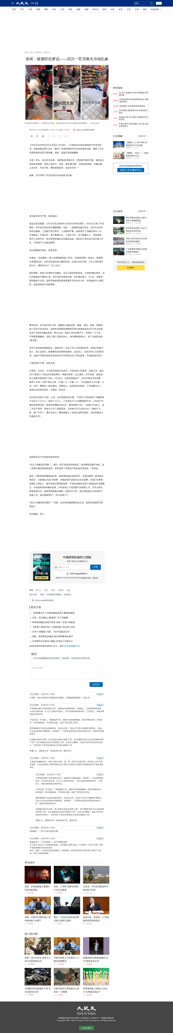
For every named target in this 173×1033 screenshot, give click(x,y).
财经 (104, 9)
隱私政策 (95, 578)
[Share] (26, 893)
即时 (22, 9)
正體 (32, 3)
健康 (78, 9)
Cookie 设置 (86, 1028)
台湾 (62, 9)
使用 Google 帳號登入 (79, 574)
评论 (54, 9)
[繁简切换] (65, 136)
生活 (137, 9)
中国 (30, 9)
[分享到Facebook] (31, 136)
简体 (36, 3)
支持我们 (131, 268)
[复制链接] (48, 136)
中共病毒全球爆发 (53, 595)
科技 (113, 9)
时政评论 (38, 52)
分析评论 (67, 595)
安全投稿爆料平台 (72, 646)
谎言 (46, 590)
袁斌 (42, 595)
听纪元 (95, 9)
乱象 (68, 590)
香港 (70, 9)
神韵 (145, 9)
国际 (46, 9)
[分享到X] (43, 136)
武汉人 (38, 590)
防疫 (53, 590)
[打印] (54, 136)
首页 (14, 9)
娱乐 (121, 9)
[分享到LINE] (37, 136)
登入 (158, 3)
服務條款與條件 (86, 578)
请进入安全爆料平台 (130, 170)
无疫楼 (61, 590)
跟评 (100, 694)
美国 (38, 9)
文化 (129, 9)
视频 (86, 9)
